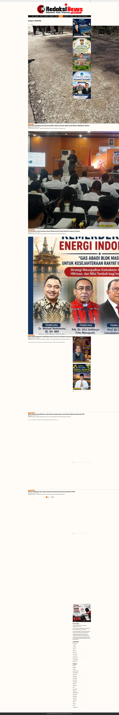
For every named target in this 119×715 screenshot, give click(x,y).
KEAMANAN (75, 676)
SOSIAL (32, 124)
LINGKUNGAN (75, 681)
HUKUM (56, 16)
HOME (33, 16)
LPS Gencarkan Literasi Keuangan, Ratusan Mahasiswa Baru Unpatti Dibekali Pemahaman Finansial (54, 231)
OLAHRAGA (71, 16)
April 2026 (74, 650)
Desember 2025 (75, 657)
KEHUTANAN (75, 678)
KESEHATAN (46, 16)
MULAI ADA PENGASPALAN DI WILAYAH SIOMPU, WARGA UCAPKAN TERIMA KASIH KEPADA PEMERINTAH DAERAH (59, 125)
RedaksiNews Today (31, 127)
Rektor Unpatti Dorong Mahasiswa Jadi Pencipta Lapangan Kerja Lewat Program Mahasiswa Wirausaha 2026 (56, 414)
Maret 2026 (75, 652)
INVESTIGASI (66, 16)
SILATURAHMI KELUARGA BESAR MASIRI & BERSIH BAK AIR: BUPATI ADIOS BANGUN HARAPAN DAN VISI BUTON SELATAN (81, 638)
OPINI (76, 16)
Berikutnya (53, 497)
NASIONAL (37, 16)
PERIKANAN (75, 696)
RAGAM (79, 16)
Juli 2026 (74, 645)
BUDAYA (74, 665)
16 (51, 497)
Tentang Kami (84, 16)
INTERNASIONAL (75, 672)
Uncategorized (75, 707)
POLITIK (41, 16)
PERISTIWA (75, 698)
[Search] (90, 1)
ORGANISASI (75, 689)
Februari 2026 (75, 654)
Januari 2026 (75, 656)
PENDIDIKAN (52, 16)
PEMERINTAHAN (75, 692)
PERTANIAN (75, 700)
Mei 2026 (74, 648)
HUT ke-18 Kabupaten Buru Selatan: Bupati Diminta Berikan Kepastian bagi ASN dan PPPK (51, 491)
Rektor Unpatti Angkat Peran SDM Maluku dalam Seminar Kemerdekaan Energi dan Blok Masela (53, 336)
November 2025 (75, 659)
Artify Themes (70, 713)
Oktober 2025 (75, 661)
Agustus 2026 (75, 643)
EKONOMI (60, 16)
